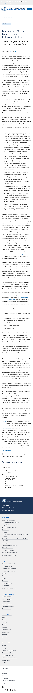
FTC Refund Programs (8, 550)
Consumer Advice (7, 596)
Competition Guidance (8, 606)
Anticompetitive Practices (9, 527)
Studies (4, 578)
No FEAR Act (5, 678)
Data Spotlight (6, 632)
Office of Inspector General (9, 657)
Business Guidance (7, 604)
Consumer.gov (6, 601)
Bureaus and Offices (7, 653)
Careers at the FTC (7, 660)
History (4, 648)
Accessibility (5, 673)
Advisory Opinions (7, 566)
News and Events (7, 614)
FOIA (3, 675)
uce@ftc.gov (20, 254)
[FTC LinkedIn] (10, 690)
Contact (4, 662)
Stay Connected (6, 629)
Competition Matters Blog (9, 555)
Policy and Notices (6, 671)
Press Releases (8, 17)
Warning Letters (6, 543)
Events (4, 620)
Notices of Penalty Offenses (9, 552)
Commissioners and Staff (9, 650)
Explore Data (5, 634)
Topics (4, 624)
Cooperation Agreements (9, 568)
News (3, 617)
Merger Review (6, 525)
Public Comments (7, 576)
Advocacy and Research (8, 563)
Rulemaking (5, 529)
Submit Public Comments (8, 507)
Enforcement (5, 517)
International (5, 585)
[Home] (14, 11)
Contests (4, 627)
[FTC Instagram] (5, 690)
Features (4, 622)
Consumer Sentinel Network (9, 545)
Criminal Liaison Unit (7, 547)
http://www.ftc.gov (7, 428)
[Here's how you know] (14, 2)
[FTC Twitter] (8, 690)
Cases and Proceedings (8, 520)
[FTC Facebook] (3, 687)
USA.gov (4, 683)
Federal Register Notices (8, 571)
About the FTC (6, 643)
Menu (29, 9)
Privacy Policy (5, 668)
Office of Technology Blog (9, 588)
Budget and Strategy (7, 655)
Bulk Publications (6, 609)
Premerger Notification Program (10, 522)
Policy (3, 561)
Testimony (5, 580)
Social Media (5, 637)
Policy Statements (7, 583)
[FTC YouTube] (13, 690)
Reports (4, 573)
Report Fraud (5, 505)
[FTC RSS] (15, 690)
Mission (4, 645)
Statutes (4, 532)
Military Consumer (7, 599)
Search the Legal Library (8, 510)
